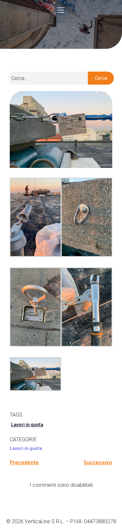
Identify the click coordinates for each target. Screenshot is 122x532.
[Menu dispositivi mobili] (61, 10)
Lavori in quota (27, 424)
